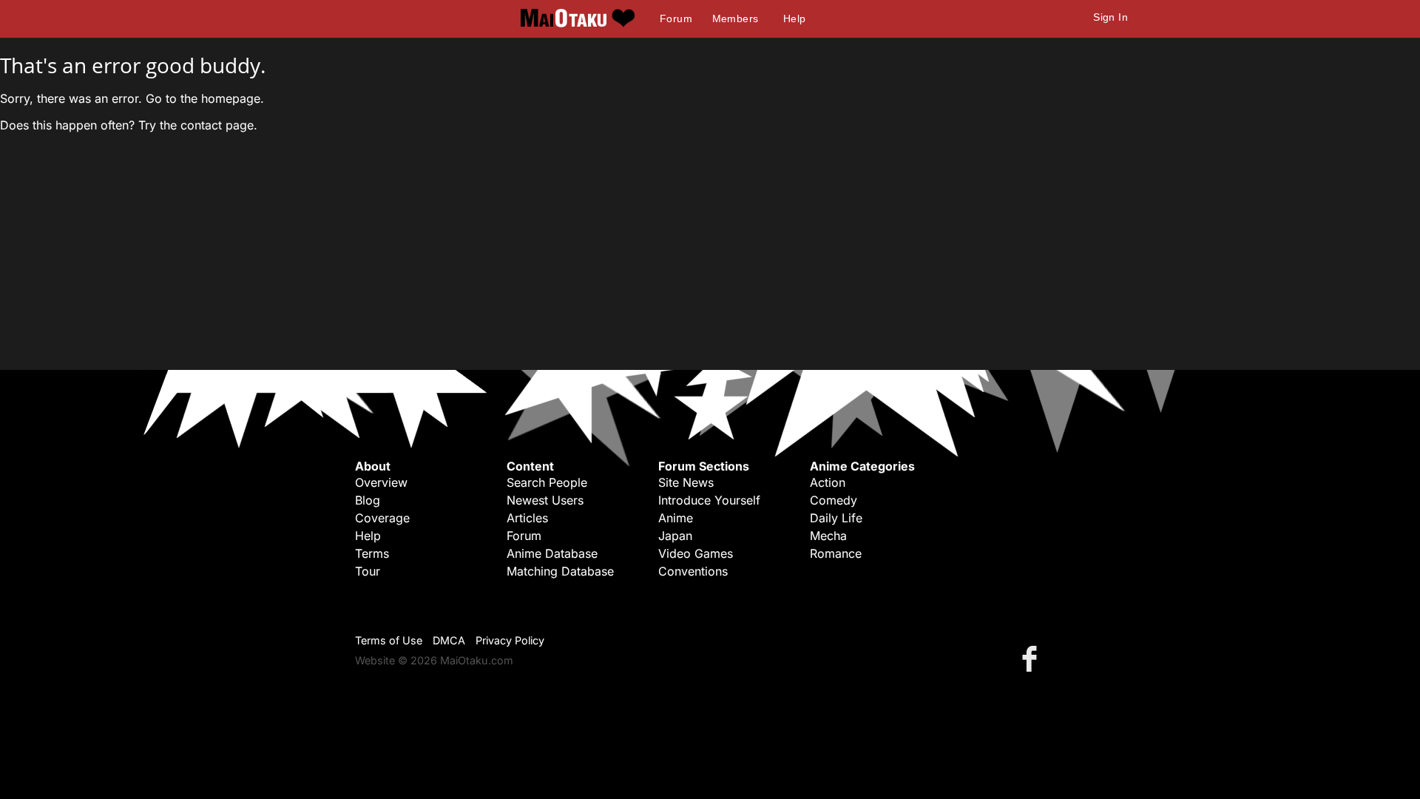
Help (794, 18)
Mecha (828, 535)
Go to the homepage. (205, 98)
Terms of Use (388, 640)
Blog (367, 500)
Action (827, 482)
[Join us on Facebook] (1032, 658)
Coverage (382, 517)
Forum (676, 18)
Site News (686, 482)
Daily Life (836, 517)
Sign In (1110, 17)
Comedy (833, 500)
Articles (527, 517)
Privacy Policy (510, 640)
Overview (381, 482)
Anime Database (552, 553)
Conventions (693, 571)
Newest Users (545, 500)
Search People (547, 482)
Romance (836, 553)
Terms (372, 553)
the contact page (207, 125)
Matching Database (560, 571)
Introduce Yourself (709, 500)
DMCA (449, 640)
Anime (675, 517)
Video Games (695, 553)
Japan (675, 535)
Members (735, 18)
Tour (367, 571)
